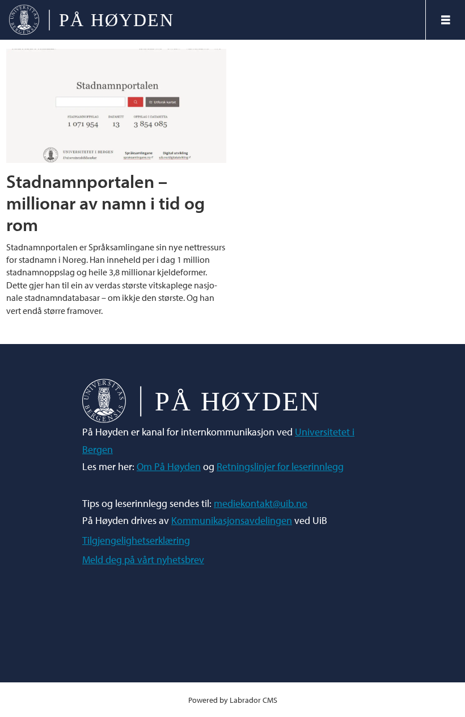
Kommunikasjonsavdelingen (231, 520)
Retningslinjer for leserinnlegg (280, 466)
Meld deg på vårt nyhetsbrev (143, 559)
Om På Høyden (169, 466)
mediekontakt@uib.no (260, 503)
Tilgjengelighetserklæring (136, 540)
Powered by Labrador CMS (232, 699)
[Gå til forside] (212, 20)
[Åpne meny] (446, 20)
